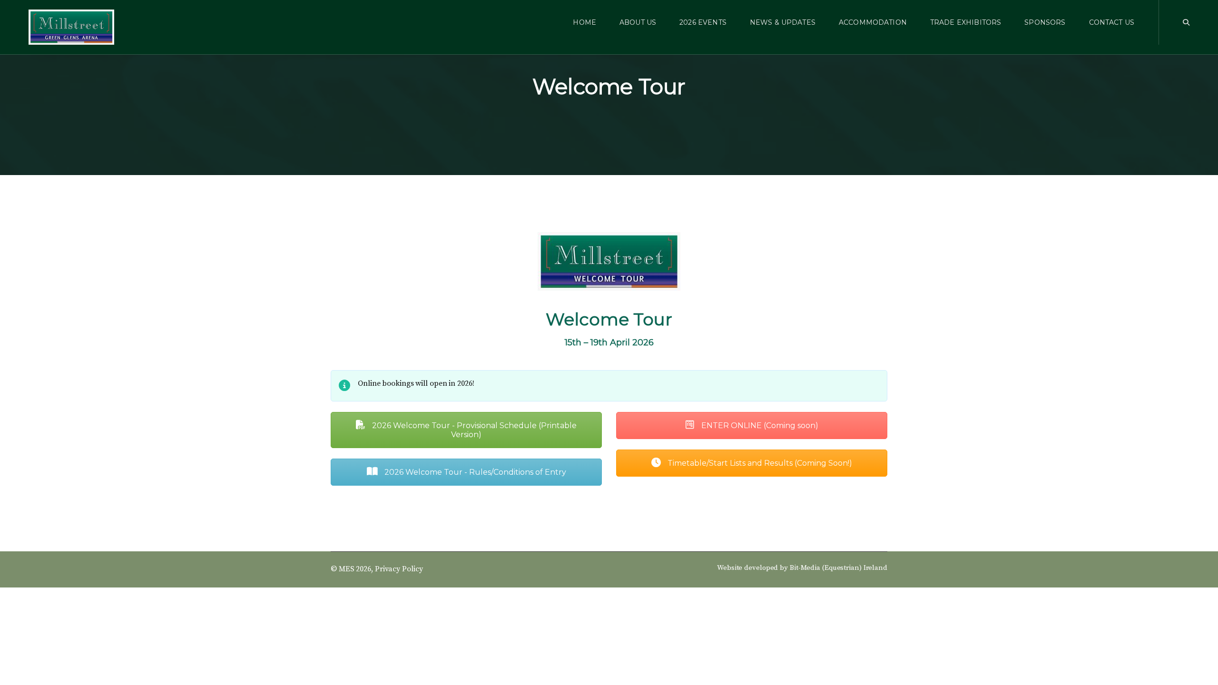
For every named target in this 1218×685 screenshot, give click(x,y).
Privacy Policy (399, 569)
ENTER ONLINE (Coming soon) (758, 425)
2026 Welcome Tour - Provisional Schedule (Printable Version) (473, 430)
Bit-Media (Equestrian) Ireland (838, 567)
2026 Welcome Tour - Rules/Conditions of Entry (474, 472)
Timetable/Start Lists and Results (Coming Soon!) (759, 463)
